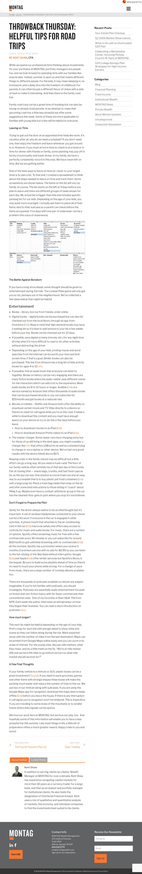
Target (34, 675)
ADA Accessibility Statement (72, 871)
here (23, 609)
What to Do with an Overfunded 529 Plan (113, 45)
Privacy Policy (103, 871)
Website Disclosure (90, 871)
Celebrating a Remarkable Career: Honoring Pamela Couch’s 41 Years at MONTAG (112, 55)
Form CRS (15, 854)
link (27, 324)
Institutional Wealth (106, 99)
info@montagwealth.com (63, 850)
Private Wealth (103, 109)
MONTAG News (104, 104)
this (28, 445)
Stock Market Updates (108, 114)
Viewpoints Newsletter (108, 124)
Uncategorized (103, 119)
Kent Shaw (32, 53)
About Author (19, 759)
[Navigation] (128, 8)
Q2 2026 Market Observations (112, 38)
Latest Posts (38, 759)
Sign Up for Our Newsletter (63, 852)
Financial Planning (105, 89)
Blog (97, 84)
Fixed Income (103, 94)
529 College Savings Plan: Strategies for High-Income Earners (110, 66)
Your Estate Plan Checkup (110, 33)
